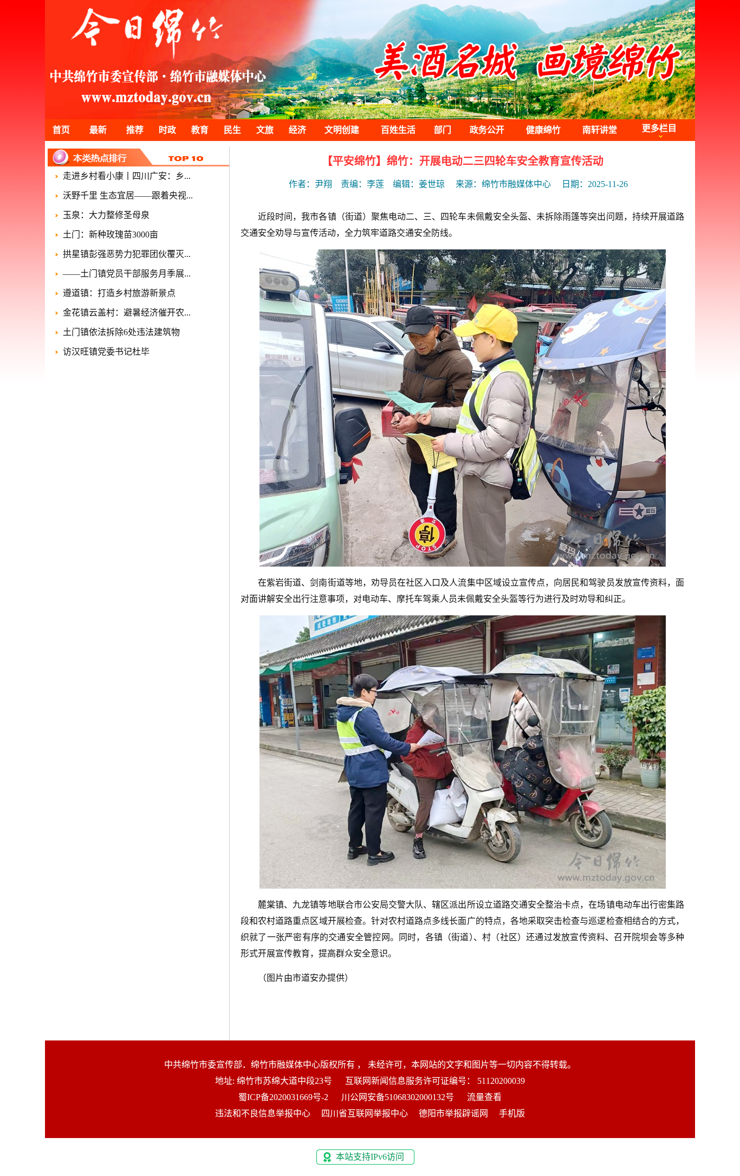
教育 (200, 129)
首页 (61, 129)
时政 (167, 129)
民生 (232, 129)
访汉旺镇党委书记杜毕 (106, 351)
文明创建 (341, 129)
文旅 (265, 129)
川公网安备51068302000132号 (397, 1097)
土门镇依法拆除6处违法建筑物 (121, 332)
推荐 (135, 129)
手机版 (512, 1113)
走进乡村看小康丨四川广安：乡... (127, 176)
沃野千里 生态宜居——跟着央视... (128, 195)
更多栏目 (659, 128)
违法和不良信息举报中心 (262, 1113)
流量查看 (484, 1097)
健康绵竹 (543, 129)
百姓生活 (398, 129)
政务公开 (487, 129)
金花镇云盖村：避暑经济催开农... (127, 312)
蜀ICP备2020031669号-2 (283, 1097)
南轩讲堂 (599, 129)
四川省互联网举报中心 (364, 1113)
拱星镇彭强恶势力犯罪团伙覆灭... (127, 254)
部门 (442, 129)
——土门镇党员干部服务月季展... (127, 273)
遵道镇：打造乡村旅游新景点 (119, 293)
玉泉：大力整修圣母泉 (106, 215)
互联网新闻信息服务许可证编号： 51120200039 (435, 1080)
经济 (297, 129)
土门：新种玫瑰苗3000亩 (110, 234)
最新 (98, 129)
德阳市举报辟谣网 (453, 1113)
